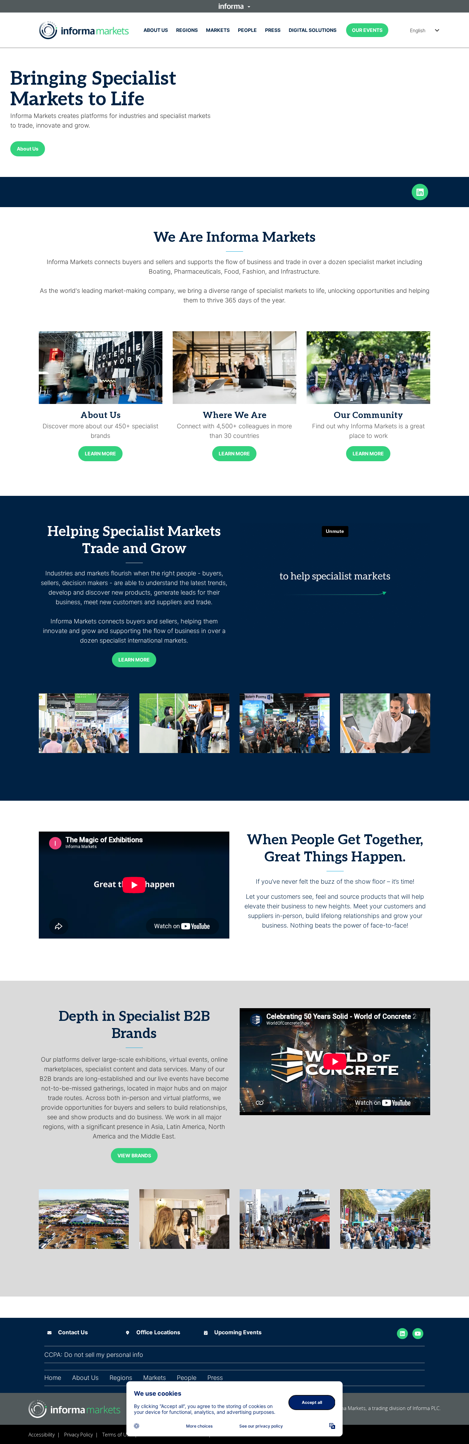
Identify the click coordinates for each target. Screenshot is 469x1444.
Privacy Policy (78, 1434)
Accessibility (41, 1434)
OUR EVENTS (367, 30)
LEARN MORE (100, 453)
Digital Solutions (312, 30)
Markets (218, 30)
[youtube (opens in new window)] (418, 1333)
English (417, 30)
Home (52, 1377)
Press (273, 30)
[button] (234, 6)
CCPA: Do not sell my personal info (93, 1354)
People (247, 30)
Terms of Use (117, 1434)
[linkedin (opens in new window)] (420, 191)
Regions (187, 30)
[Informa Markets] (84, 30)
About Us (156, 30)
